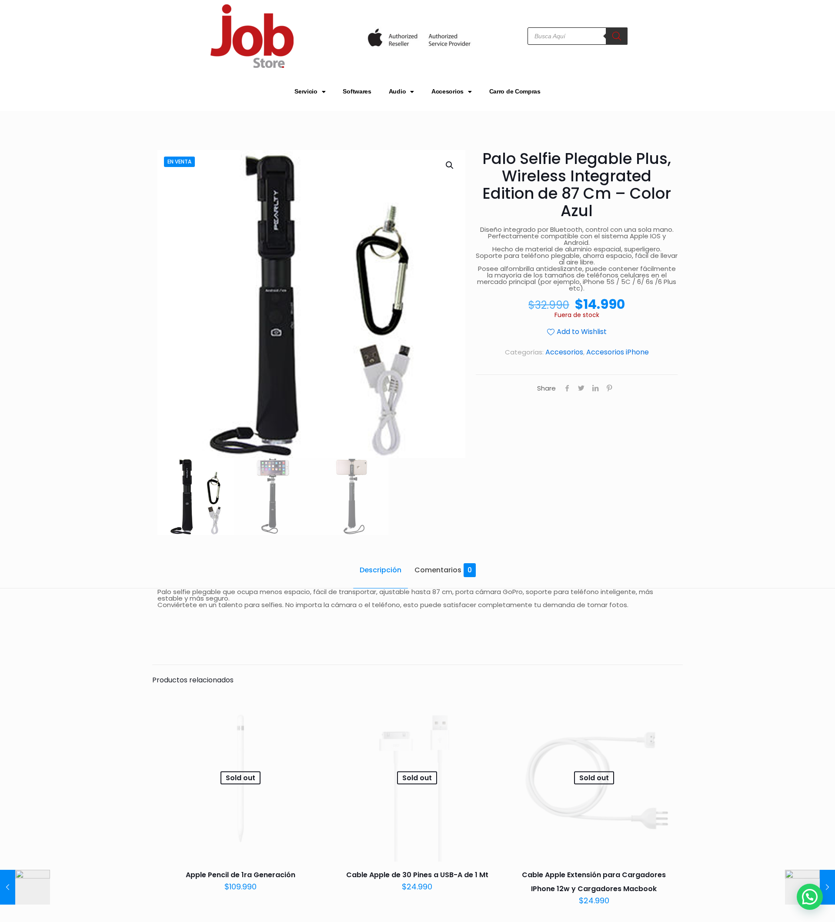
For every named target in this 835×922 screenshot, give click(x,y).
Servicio (305, 91)
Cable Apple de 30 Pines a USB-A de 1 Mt (417, 875)
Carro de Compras (515, 91)
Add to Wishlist (582, 332)
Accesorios (447, 91)
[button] (450, 165)
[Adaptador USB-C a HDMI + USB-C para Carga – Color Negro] (25, 887)
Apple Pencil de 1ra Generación (240, 875)
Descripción (380, 570)
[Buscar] (617, 36)
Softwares (357, 91)
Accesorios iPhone (617, 352)
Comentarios (443, 570)
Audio (397, 91)
